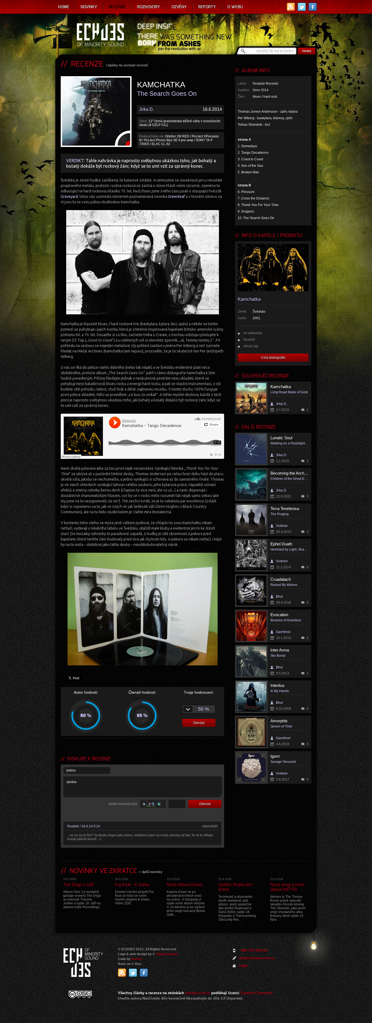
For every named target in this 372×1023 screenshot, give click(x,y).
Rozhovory (148, 7)
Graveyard (69, 196)
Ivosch (137, 959)
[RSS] (290, 6)
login (243, 966)
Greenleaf (176, 196)
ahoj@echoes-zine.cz (257, 958)
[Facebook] (312, 6)
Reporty (207, 7)
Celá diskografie (273, 358)
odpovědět (210, 826)
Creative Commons (256, 993)
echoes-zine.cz (197, 993)
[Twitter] (301, 6)
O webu (235, 7)
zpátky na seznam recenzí (128, 65)
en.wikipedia (252, 333)
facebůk (249, 340)
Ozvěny (179, 7)
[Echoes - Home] (100, 35)
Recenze (117, 7)
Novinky (89, 7)
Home (63, 7)
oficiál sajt (250, 346)
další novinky (152, 872)
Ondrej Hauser (167, 954)
